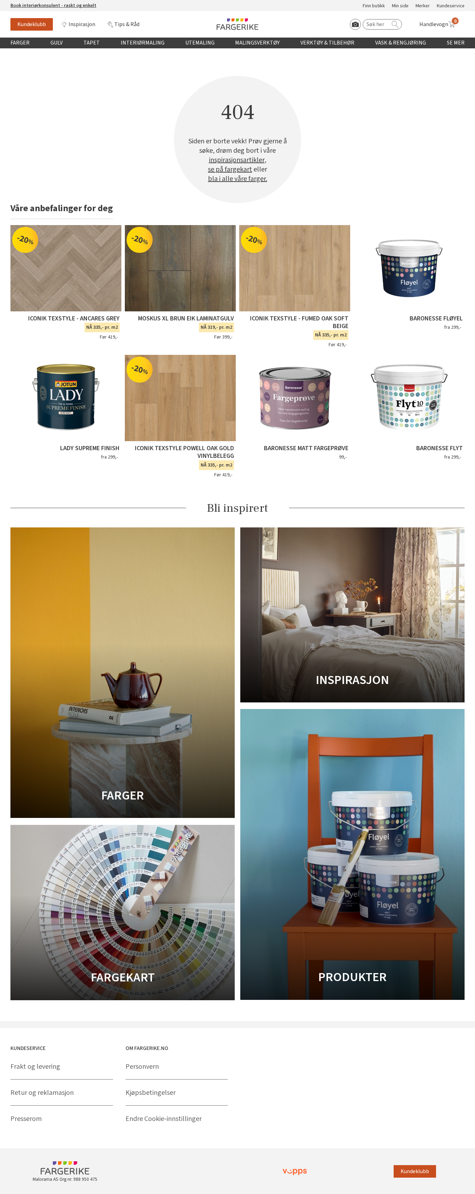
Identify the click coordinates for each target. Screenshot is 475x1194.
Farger (20, 43)
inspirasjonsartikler (237, 160)
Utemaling (200, 43)
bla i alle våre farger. (237, 179)
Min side (400, 6)
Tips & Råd (126, 24)
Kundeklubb (31, 24)
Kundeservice (451, 6)
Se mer (456, 43)
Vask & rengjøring (400, 43)
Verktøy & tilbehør (327, 43)
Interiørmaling (142, 43)
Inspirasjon (82, 24)
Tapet (91, 43)
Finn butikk (374, 6)
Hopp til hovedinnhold (27, 4)
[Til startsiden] (237, 24)
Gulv (56, 43)
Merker (423, 6)
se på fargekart (230, 169)
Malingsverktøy (257, 43)
